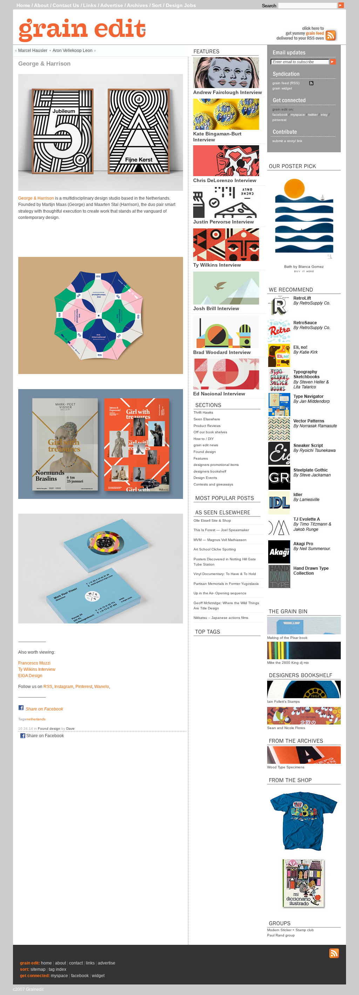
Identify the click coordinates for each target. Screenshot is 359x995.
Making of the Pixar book (287, 638)
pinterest (279, 120)
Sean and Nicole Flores (286, 728)
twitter (313, 114)
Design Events (205, 478)
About (41, 5)
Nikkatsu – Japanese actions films (221, 618)
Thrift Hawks (203, 412)
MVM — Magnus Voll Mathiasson (220, 540)
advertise (106, 963)
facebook (279, 114)
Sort (157, 5)
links (90, 963)
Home (23, 5)
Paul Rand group (281, 935)
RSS (47, 686)
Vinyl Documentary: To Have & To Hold (225, 574)
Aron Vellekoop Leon (73, 50)
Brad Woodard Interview (222, 352)
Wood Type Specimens (285, 767)
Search (269, 5)
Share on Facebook (44, 709)
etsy (324, 114)
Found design (205, 452)
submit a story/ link (287, 141)
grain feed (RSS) (285, 83)
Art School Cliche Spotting (215, 549)
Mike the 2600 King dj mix (288, 663)
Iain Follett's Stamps (283, 701)
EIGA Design (30, 675)
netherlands (36, 719)
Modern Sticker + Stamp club (290, 930)
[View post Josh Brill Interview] (226, 303)
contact (76, 963)
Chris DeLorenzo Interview (224, 180)
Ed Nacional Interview (219, 393)
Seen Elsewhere (207, 419)
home (46, 963)
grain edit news (206, 445)
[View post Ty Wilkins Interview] (226, 259)
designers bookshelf (210, 471)
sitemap (38, 969)
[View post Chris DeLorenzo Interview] (226, 174)
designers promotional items (216, 465)
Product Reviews (207, 426)
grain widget (282, 88)
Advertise (111, 5)
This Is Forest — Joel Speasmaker (221, 530)
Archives (137, 5)
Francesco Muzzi (34, 663)
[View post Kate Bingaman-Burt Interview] (226, 128)
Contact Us (66, 5)
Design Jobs (181, 5)
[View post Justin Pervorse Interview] (226, 216)
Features (201, 458)
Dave (70, 728)
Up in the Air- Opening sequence (220, 593)
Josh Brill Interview (216, 308)
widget (98, 975)
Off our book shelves (210, 432)
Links (89, 5)
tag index (57, 969)
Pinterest (83, 686)
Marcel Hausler (32, 50)
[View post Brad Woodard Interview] (226, 346)
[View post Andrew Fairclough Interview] (226, 86)
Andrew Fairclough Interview (227, 92)
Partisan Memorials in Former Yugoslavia (226, 584)
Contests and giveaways (213, 484)
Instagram (63, 686)
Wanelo (101, 686)
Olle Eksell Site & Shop (212, 520)
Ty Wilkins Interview (217, 265)
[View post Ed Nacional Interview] (226, 387)
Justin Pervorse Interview (223, 222)
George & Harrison (36, 198)
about (60, 963)
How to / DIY (204, 439)
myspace (298, 114)
